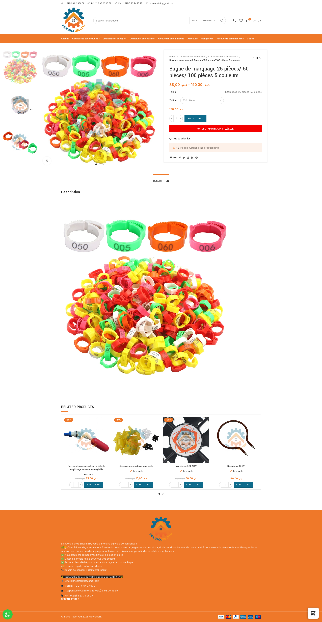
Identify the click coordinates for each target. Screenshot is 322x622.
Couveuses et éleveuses (192, 56)
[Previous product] (253, 58)
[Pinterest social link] (188, 158)
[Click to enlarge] (47, 161)
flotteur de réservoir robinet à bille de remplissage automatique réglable (86, 468)
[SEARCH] (222, 20)
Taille (172, 100)
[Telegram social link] (196, 158)
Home (172, 56)
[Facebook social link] (180, 158)
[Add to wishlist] (107, 429)
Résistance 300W (236, 466)
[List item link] (161, 586)
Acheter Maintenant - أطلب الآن (215, 128)
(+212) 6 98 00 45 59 (101, 3)
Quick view (107, 422)
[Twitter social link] (184, 158)
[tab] (161, 179)
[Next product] (260, 58)
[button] (93, 485)
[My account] (234, 20)
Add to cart (195, 118)
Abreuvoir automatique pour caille (136, 466)
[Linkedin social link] (192, 158)
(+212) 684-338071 (74, 3)
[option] (20, 67)
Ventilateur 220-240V (186, 466)
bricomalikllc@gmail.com (162, 3)
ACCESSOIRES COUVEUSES (223, 56)
